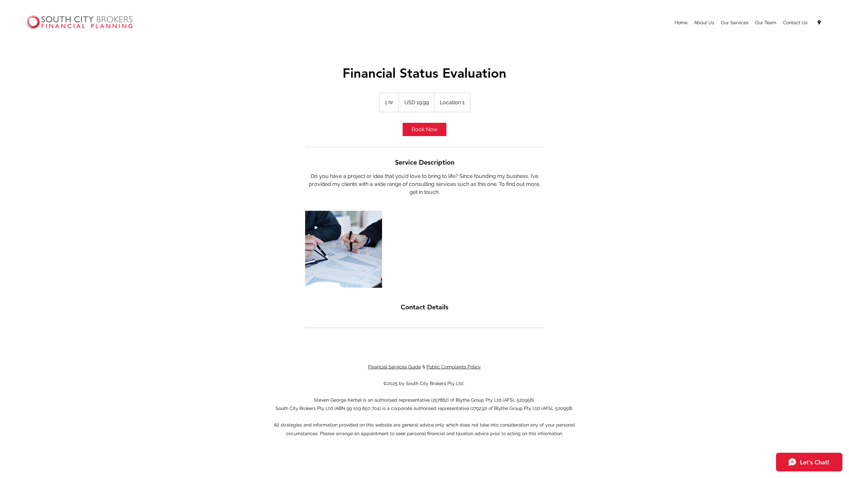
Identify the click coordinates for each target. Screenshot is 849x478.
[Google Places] (819, 22)
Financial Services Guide (394, 366)
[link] (424, 129)
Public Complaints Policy (453, 366)
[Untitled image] (343, 249)
